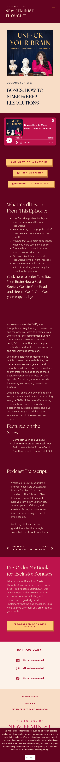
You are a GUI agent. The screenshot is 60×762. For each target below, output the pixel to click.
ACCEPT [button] (30, 757)
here (21, 443)
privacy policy (41, 749)
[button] (53, 7)
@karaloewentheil (33, 668)
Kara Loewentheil (33, 660)
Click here (15, 277)
